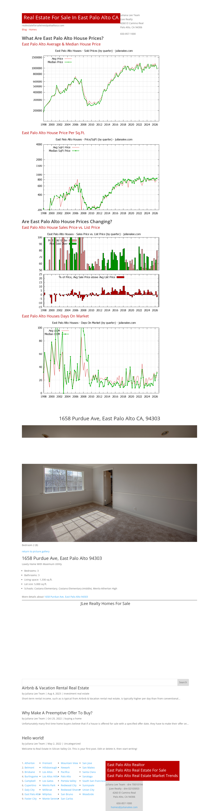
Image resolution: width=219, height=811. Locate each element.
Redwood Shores (70, 789)
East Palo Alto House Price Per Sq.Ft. (53, 132)
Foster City (31, 798)
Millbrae (47, 789)
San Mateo (88, 767)
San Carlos (67, 798)
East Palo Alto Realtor (126, 764)
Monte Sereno (50, 798)
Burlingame (31, 776)
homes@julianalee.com (124, 807)
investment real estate (76, 693)
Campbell (30, 780)
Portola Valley (68, 780)
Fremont (47, 763)
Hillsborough (49, 767)
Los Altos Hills (50, 776)
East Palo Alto (32, 794)
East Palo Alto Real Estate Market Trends (142, 775)
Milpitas (47, 794)
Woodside (88, 794)
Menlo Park (48, 785)
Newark (65, 767)
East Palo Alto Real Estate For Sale (136, 770)
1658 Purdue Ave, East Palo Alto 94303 (66, 596)
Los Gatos (47, 780)
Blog (24, 29)
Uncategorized (72, 743)
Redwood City (68, 785)
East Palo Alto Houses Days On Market (55, 315)
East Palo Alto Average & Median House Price (61, 43)
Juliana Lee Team (35, 693)
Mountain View (69, 763)
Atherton (30, 763)
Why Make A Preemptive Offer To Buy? (57, 712)
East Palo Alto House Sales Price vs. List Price (61, 227)
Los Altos (47, 772)
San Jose (87, 763)
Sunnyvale (88, 785)
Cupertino (30, 785)
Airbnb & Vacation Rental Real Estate (55, 688)
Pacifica (65, 772)
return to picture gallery (35, 551)
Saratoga (87, 776)
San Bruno (67, 794)
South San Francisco (94, 780)
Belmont (29, 767)
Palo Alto (66, 776)
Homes (33, 29)
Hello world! (33, 738)
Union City (88, 789)
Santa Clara (89, 772)
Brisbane (30, 772)
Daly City (30, 789)
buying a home (73, 718)
